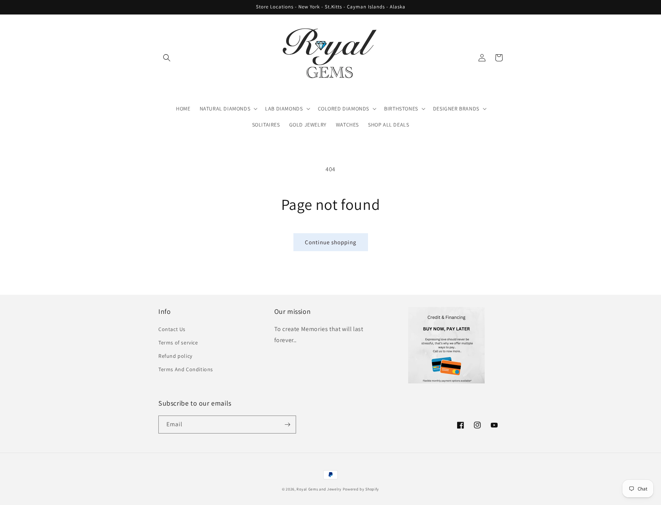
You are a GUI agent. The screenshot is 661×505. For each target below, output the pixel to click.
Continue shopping (331, 242)
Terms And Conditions (185, 369)
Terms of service (178, 342)
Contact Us (172, 329)
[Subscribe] (287, 425)
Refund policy (175, 355)
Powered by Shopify (361, 489)
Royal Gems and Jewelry (318, 489)
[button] (166, 57)
